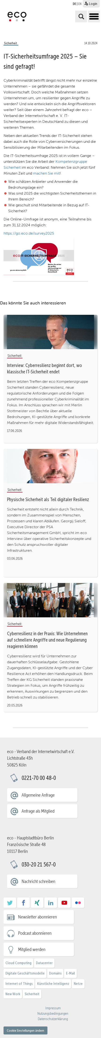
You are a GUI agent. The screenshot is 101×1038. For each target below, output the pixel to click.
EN (80, 4)
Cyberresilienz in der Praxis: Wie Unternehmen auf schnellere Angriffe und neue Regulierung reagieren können (47, 640)
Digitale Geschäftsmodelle (25, 973)
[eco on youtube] (64, 904)
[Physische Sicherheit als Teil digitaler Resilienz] (50, 466)
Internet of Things (19, 984)
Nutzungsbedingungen (52, 1013)
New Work (12, 994)
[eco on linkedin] (51, 904)
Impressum (53, 1008)
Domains (55, 973)
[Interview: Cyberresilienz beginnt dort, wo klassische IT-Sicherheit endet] (50, 332)
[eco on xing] (37, 904)
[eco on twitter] (10, 904)
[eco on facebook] (23, 904)
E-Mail (70, 973)
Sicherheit (32, 994)
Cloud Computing (18, 963)
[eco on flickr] (78, 904)
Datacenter (44, 963)
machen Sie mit (46, 173)
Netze (78, 984)
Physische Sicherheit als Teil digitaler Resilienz (48, 499)
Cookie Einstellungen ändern (25, 1030)
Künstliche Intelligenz (53, 984)
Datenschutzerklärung (53, 1019)
